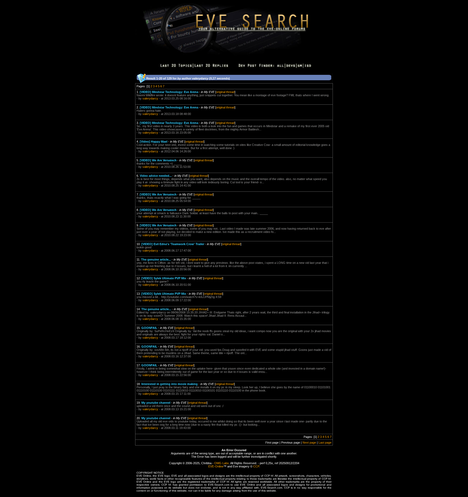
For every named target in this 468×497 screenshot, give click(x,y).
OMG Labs (221, 463)
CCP (256, 466)
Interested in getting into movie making (169, 384)
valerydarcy (150, 98)
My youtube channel (155, 402)
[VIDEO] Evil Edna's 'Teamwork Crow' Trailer (172, 244)
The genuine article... (156, 259)
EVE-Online (215, 466)
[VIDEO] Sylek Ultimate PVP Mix (163, 278)
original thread (225, 92)
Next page (309, 442)
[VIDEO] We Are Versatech (158, 160)
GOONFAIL (149, 327)
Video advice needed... (156, 175)
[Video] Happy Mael (153, 141)
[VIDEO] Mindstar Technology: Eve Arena (169, 92)
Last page (325, 442)
